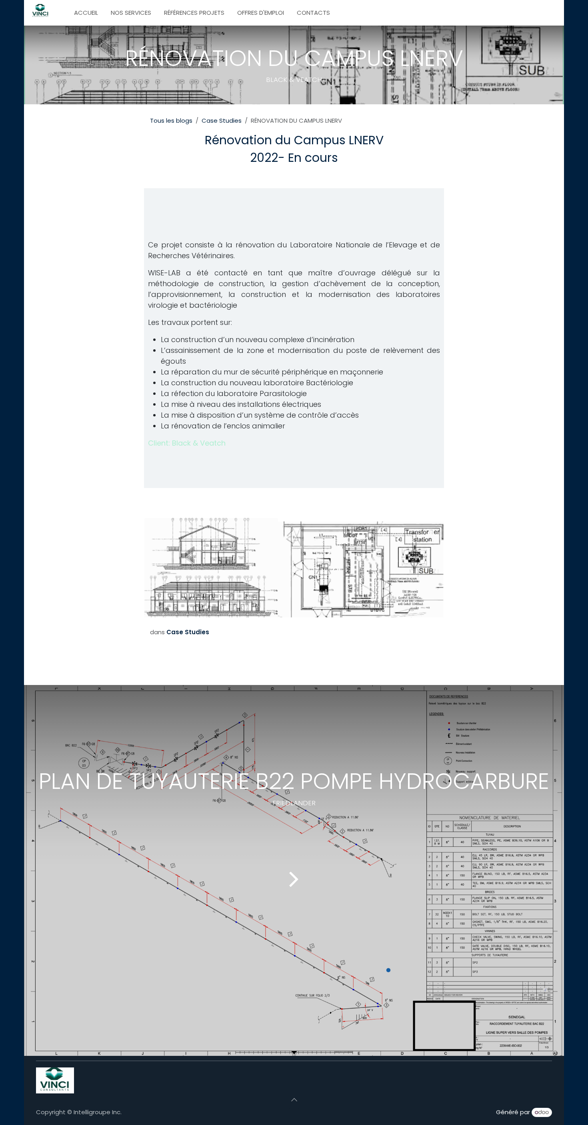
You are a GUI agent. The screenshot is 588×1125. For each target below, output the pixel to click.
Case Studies (222, 120)
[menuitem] (86, 13)
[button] (294, 1099)
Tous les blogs (171, 120)
